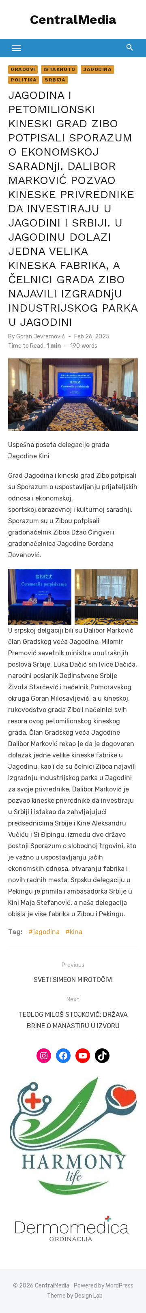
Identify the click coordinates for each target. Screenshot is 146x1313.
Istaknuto (59, 69)
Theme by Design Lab (75, 1295)
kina (76, 932)
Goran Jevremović (40, 336)
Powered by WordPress (103, 1285)
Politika (23, 80)
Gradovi (23, 69)
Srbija (55, 80)
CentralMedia (73, 19)
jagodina (46, 932)
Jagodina (97, 69)
